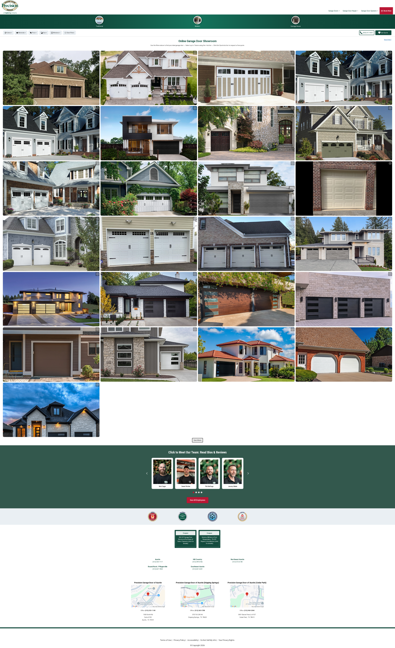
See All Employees (197, 500)
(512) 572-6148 (237, 562)
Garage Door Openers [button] (369, 11)
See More (197, 440)
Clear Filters (70, 33)
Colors (8, 33)
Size (44, 33)
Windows (56, 33)
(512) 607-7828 (158, 569)
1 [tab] (193, 492)
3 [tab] (199, 492)
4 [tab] (201, 492)
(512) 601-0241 (197, 569)
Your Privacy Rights (226, 640)
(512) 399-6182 (197, 562)
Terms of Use (165, 640)
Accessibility (192, 640)
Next (248, 473)
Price (34, 33)
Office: (148, 610)
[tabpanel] (162, 473)
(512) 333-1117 (158, 562)
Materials (21, 33)
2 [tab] (196, 492)
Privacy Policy (179, 640)
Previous (147, 473)
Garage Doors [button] (333, 11)
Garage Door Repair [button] (350, 11)
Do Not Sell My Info (208, 640)
